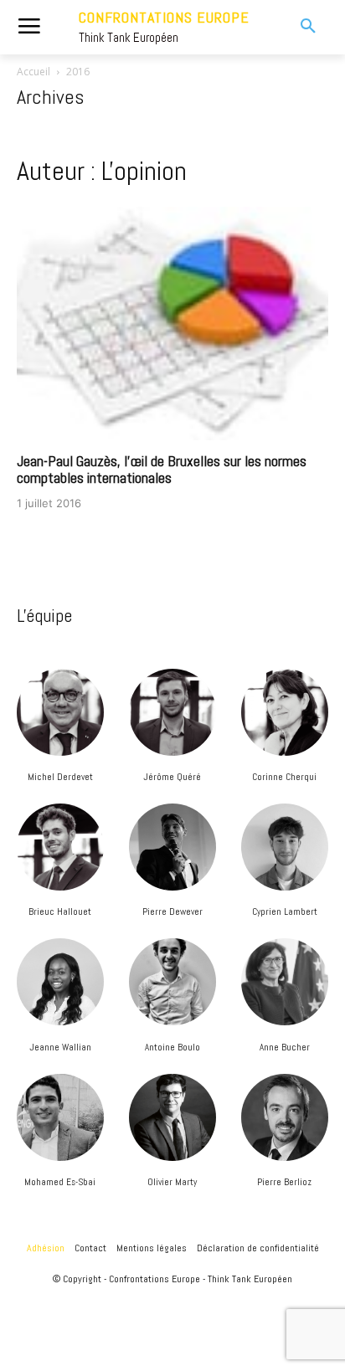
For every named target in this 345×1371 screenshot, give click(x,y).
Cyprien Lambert (284, 911)
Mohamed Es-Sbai (59, 1182)
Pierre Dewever (172, 911)
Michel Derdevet (60, 777)
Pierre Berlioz (284, 1182)
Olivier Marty (172, 1182)
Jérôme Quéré (172, 777)
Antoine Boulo (172, 1047)
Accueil (33, 71)
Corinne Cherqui (284, 777)
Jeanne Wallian (60, 1047)
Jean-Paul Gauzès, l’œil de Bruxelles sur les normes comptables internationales (161, 469)
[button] (297, 27)
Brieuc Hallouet (59, 911)
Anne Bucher (285, 1047)
